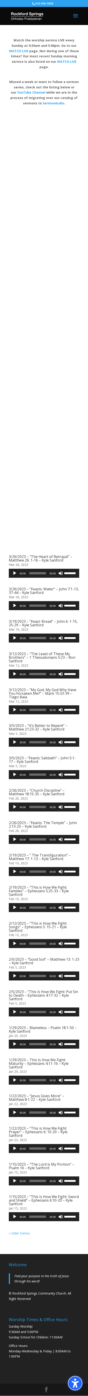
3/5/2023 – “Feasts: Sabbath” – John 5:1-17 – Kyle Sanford (42, 759)
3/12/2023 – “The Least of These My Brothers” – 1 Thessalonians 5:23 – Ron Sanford (42, 657)
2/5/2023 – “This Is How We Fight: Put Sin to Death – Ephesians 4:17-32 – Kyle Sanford (43, 995)
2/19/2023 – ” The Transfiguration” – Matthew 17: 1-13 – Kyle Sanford (40, 857)
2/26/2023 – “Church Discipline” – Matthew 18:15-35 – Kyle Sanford (37, 792)
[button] (75, 1383)
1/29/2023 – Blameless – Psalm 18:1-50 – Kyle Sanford (43, 1029)
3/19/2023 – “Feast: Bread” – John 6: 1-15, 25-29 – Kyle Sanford (43, 623)
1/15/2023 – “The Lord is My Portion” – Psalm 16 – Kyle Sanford (41, 1166)
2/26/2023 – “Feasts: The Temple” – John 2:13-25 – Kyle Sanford (43, 824)
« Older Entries (19, 1233)
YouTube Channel (31, 92)
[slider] (70, 573)
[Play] (14, 573)
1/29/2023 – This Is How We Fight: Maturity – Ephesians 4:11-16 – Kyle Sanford (39, 1063)
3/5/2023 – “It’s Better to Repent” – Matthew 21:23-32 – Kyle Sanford (38, 727)
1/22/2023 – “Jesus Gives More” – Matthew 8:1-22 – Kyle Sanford (36, 1097)
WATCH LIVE (18, 51)
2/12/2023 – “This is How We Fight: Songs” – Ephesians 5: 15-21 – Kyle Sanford (38, 927)
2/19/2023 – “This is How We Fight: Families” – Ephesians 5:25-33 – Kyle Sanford (39, 891)
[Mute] (60, 573)
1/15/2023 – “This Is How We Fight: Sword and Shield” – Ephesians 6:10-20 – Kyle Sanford (44, 1200)
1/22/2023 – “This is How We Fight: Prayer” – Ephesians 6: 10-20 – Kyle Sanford (38, 1132)
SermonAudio (53, 103)
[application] (44, 573)
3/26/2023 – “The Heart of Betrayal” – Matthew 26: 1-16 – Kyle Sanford (40, 558)
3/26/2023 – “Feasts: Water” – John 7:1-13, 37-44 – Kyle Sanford (44, 591)
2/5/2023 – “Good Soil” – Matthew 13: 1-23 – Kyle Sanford (44, 961)
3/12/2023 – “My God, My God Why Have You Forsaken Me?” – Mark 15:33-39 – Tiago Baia (42, 693)
